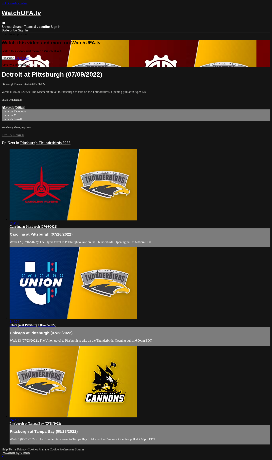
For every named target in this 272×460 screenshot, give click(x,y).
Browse (7, 26)
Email (21, 107)
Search (18, 26)
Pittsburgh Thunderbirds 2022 (19, 84)
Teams (28, 26)
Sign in (56, 26)
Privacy (22, 449)
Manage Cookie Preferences (57, 449)
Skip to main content (14, 3)
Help (5, 449)
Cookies (33, 449)
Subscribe (8, 58)
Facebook (8, 107)
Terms (13, 449)
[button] (3, 23)
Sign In (23, 30)
